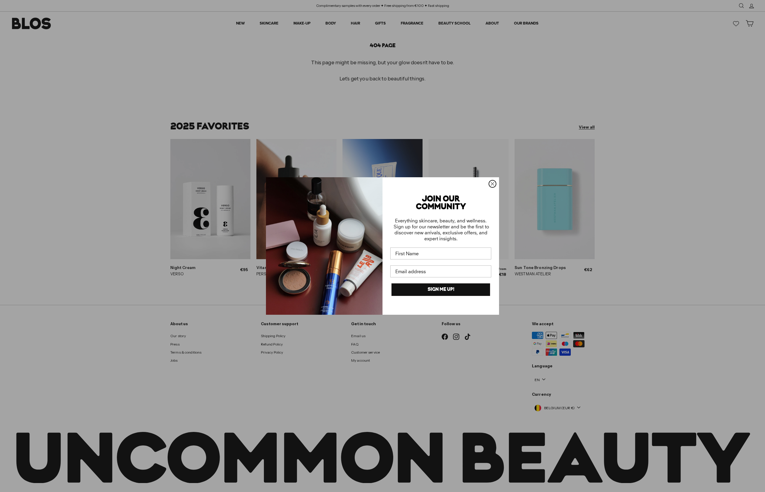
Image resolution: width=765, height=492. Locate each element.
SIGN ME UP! (441, 289)
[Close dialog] (492, 183)
